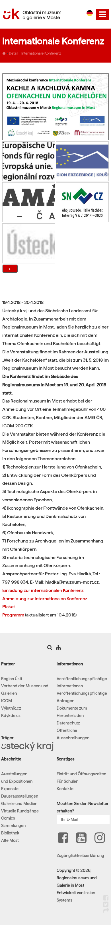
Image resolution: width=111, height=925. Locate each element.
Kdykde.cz (10, 715)
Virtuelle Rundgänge (20, 811)
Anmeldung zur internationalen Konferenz (44, 598)
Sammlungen (13, 825)
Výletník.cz (11, 708)
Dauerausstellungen (19, 796)
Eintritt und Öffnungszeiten (81, 774)
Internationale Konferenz (41, 53)
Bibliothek (10, 833)
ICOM (6, 700)
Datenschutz (68, 723)
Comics (8, 818)
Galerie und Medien (19, 803)
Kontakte (65, 788)
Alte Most (10, 840)
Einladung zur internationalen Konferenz (43, 590)
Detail (13, 53)
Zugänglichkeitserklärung (80, 855)
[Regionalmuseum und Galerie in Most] (4, 53)
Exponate (9, 788)
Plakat (8, 606)
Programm (13, 614)
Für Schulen (67, 781)
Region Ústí (11, 678)
